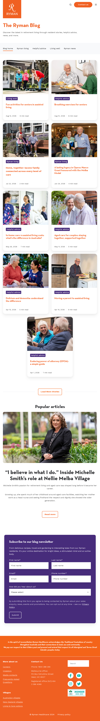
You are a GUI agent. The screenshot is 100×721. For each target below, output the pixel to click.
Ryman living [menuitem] (23, 48)
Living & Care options (13, 706)
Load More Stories (50, 391)
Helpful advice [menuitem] (39, 48)
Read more (50, 514)
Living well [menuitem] (55, 48)
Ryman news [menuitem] (70, 48)
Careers (6, 667)
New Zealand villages (13, 702)
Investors (7, 671)
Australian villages (11, 698)
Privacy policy (64, 714)
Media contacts (10, 675)
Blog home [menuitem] (8, 48)
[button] (70, 4)
